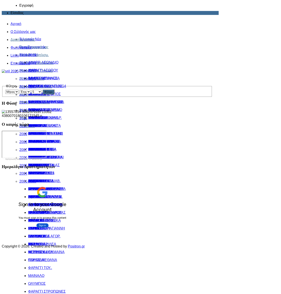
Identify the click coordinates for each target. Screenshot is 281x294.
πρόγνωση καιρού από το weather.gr (23, 159)
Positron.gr (76, 246)
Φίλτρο (48, 91)
